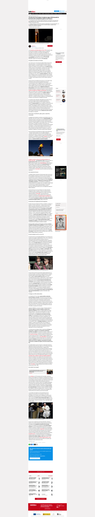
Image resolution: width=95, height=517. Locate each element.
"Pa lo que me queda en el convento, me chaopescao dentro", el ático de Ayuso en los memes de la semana (33, 490)
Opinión (33, 13)
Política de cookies (60, 511)
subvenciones (43, 442)
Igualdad (43, 13)
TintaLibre (55, 13)
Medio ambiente (47, 13)
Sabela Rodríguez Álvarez (32, 479)
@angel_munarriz (34, 46)
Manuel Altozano (31, 483)
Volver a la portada (41, 498)
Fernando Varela (44, 491)
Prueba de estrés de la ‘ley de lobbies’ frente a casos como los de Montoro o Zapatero (46, 490)
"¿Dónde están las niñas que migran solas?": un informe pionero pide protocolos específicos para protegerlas (32, 478)
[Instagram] (63, 506)
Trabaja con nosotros (42, 511)
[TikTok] (58, 507)
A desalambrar (58, 99)
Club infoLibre (60, 13)
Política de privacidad (55, 511)
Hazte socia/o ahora (35, 458)
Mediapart (52, 13)
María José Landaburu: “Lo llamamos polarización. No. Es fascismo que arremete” (58, 170)
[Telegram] (62, 506)
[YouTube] (57, 507)
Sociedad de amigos (47, 511)
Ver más (57, 213)
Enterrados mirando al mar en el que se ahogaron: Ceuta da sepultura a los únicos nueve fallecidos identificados (33, 482)
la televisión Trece (32, 433)
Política (30, 13)
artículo (32, 376)
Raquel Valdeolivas (31, 491)
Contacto (34, 511)
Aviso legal (51, 511)
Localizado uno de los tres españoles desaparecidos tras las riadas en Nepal (33, 494)
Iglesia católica (33, 442)
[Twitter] (60, 506)
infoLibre (30, 495)
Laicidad (36, 442)
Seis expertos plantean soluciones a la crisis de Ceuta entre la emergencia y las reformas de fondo (33, 486)
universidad (38, 193)
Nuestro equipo (37, 511)
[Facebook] (58, 506)
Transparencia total (61, 12)
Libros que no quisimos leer (58, 90)
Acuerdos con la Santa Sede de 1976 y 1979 (38, 50)
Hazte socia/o (47, 508)
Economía (36, 13)
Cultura (40, 13)
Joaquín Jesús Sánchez (58, 96)
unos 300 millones (43, 336)
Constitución (39, 442)
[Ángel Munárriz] (30, 46)
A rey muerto (43, 494)
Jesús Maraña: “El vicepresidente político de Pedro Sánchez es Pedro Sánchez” (58, 174)
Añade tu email (58, 135)
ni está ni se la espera (34, 334)
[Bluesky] (59, 506)
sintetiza (45, 136)
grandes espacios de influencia (44, 195)
